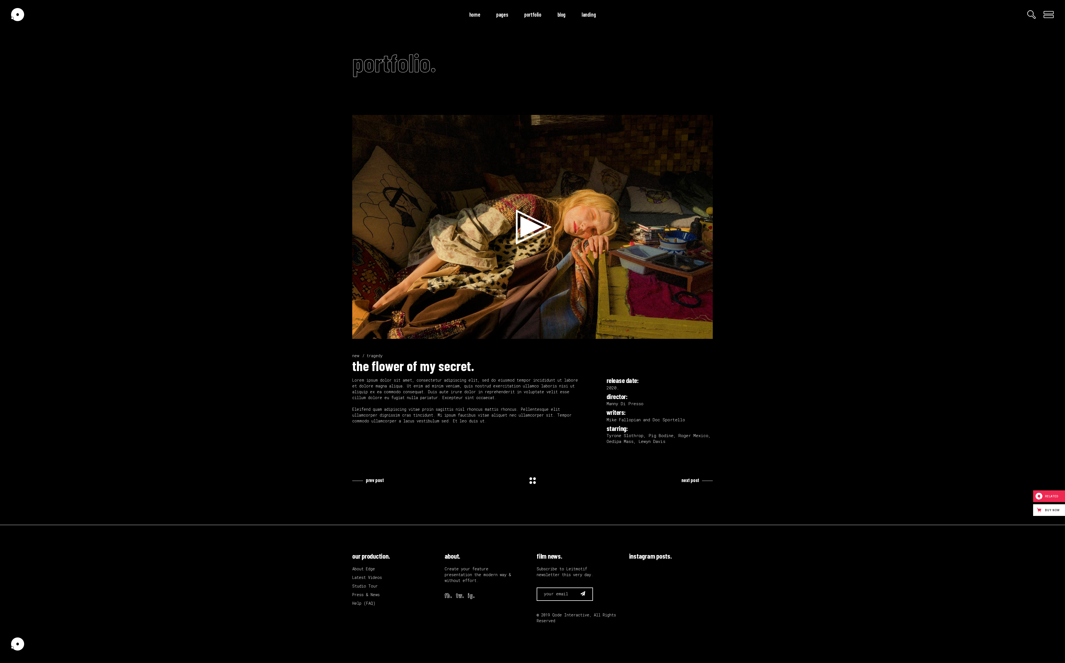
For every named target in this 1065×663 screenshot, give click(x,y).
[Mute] (696, 333)
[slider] (528, 333)
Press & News (366, 594)
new (355, 355)
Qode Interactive (570, 614)
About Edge (363, 568)
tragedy (374, 355)
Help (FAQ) (364, 603)
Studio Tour (365, 586)
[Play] (359, 333)
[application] (532, 227)
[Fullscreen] (705, 333)
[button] (532, 227)
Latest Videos (367, 577)
